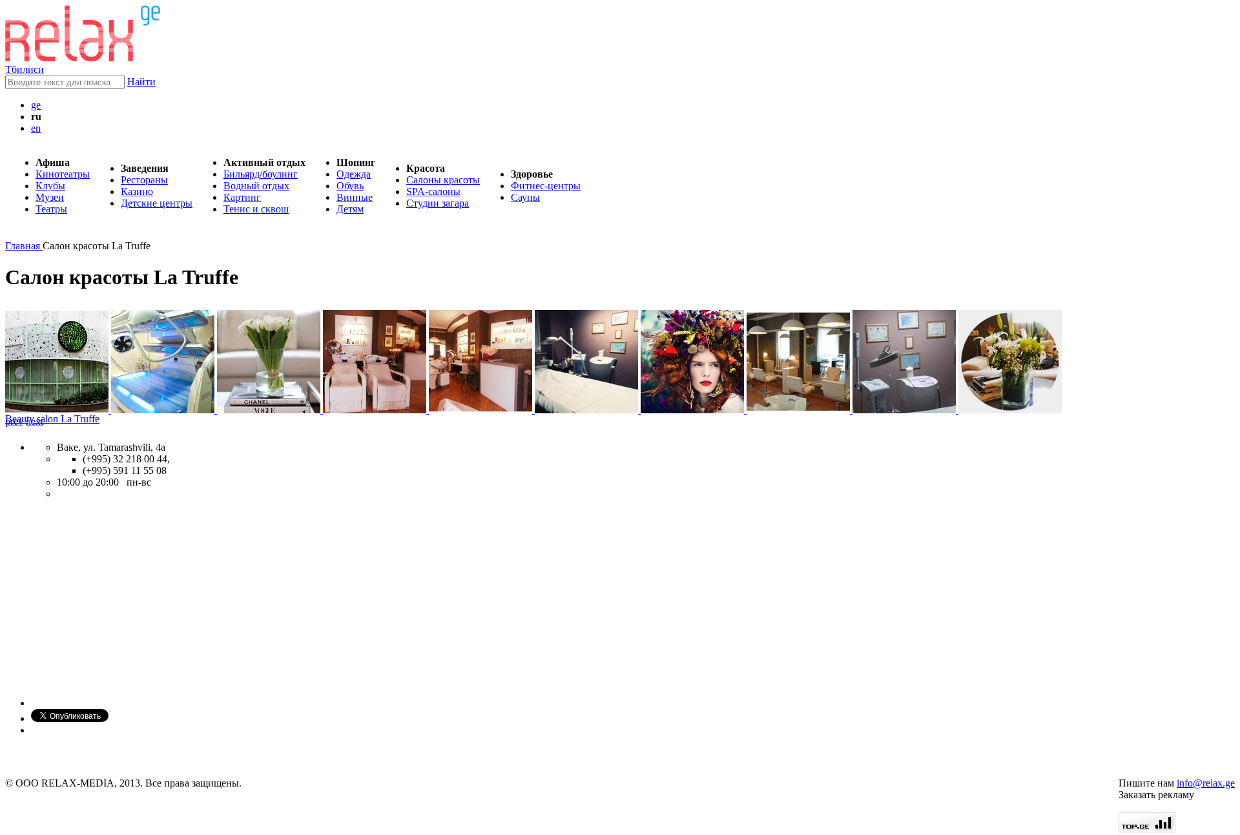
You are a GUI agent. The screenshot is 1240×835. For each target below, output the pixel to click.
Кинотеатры (63, 174)
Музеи (50, 197)
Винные (354, 197)
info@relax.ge (1206, 783)
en (36, 128)
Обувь (350, 185)
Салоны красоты (443, 179)
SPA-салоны (433, 191)
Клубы (50, 185)
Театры (51, 208)
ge (36, 104)
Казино (137, 191)
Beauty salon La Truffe (52, 418)
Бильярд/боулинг (260, 174)
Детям (350, 208)
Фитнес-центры (546, 185)
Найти (141, 81)
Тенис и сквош (256, 208)
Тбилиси (24, 69)
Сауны (525, 197)
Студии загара (437, 203)
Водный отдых (256, 185)
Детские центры (156, 203)
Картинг (242, 197)
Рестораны (144, 179)
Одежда (353, 174)
